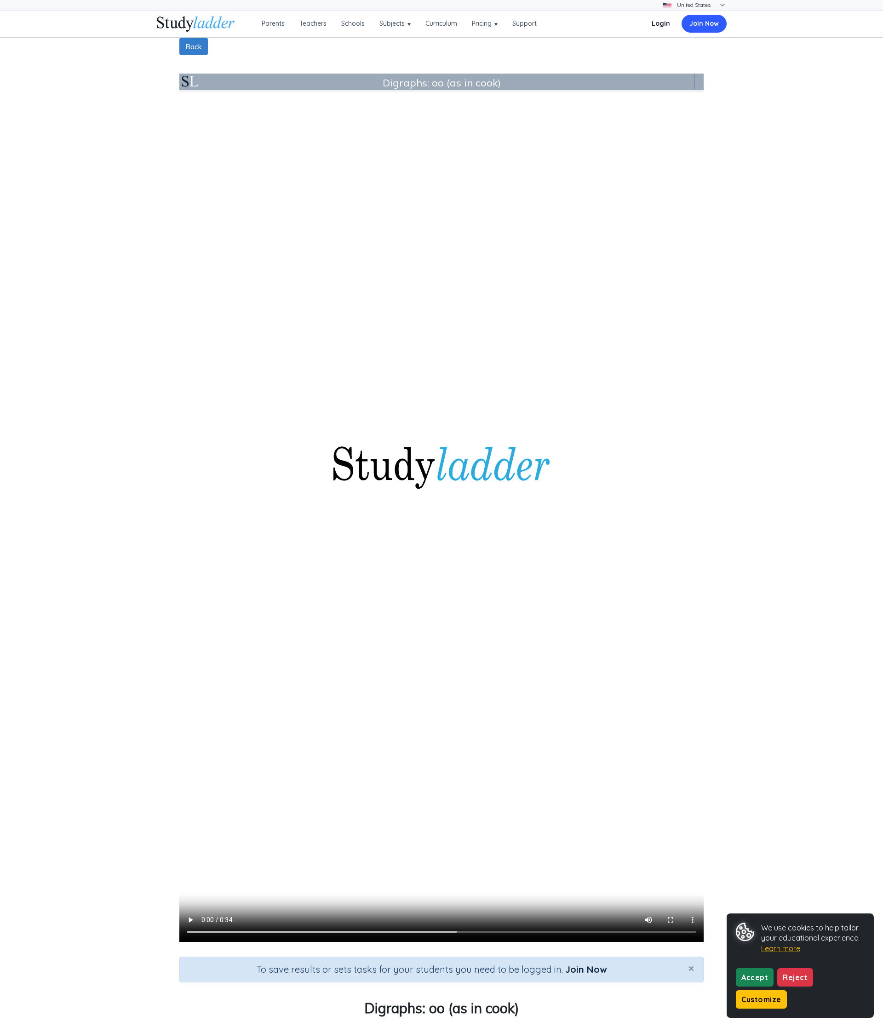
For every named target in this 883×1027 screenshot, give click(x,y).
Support (524, 23)
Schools (353, 23)
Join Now (704, 23)
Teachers (313, 23)
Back (193, 46)
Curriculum (441, 23)
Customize (761, 999)
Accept (754, 977)
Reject (795, 977)
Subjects (395, 23)
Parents (273, 23)
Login (661, 23)
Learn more (780, 948)
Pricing (485, 23)
